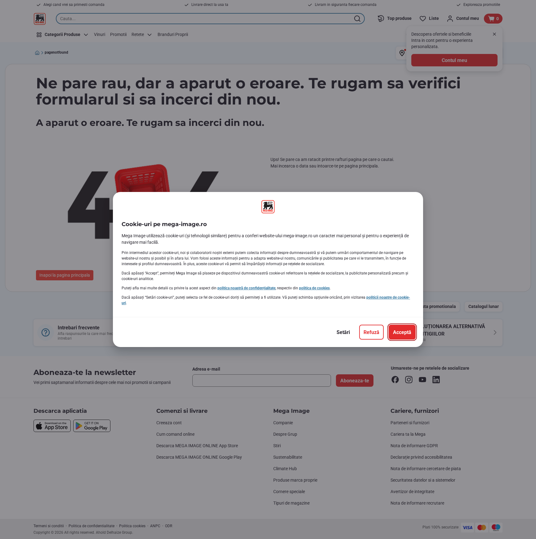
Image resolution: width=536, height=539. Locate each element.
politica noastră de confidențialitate (246, 288)
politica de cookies (314, 288)
